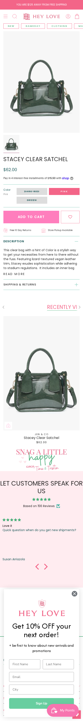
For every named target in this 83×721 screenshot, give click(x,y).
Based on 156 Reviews (39, 506)
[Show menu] (5, 16)
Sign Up (41, 703)
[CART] (77, 16)
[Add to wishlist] (70, 217)
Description (13, 241)
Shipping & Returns (19, 284)
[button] (14, 16)
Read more (14, 274)
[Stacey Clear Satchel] (41, 373)
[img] (41, 499)
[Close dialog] (74, 594)
